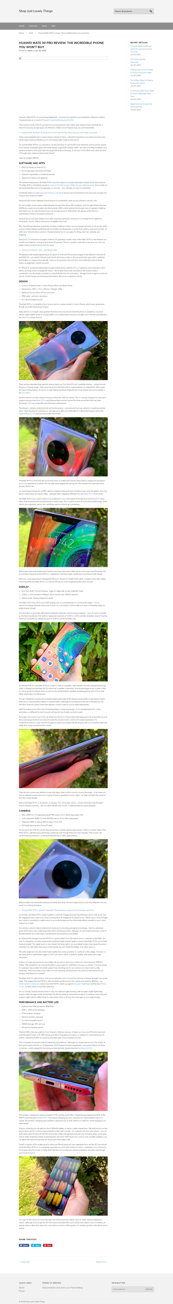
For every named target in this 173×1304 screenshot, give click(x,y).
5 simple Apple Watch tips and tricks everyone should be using (141, 49)
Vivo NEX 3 (26, 393)
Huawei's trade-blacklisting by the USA (58, 120)
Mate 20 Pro (41, 400)
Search (21, 1288)
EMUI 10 (27, 239)
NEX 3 (94, 709)
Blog (44, 26)
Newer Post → (102, 1262)
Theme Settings (77, 1288)
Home (21, 26)
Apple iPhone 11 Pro (27, 414)
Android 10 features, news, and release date (39, 250)
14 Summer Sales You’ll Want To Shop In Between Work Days (142, 94)
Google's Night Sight (82, 984)
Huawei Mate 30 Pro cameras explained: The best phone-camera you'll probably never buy (58, 910)
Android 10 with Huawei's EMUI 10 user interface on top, (72, 185)
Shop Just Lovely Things (35, 1301)
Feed (31, 33)
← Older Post (24, 1262)
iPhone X (76, 268)
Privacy (22, 1291)
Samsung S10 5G (85, 1048)
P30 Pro (25, 317)
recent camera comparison (29, 984)
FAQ (53, 26)
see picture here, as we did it (51, 193)
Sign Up (149, 1289)
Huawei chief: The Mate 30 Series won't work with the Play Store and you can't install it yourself (59, 132)
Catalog (33, 26)
